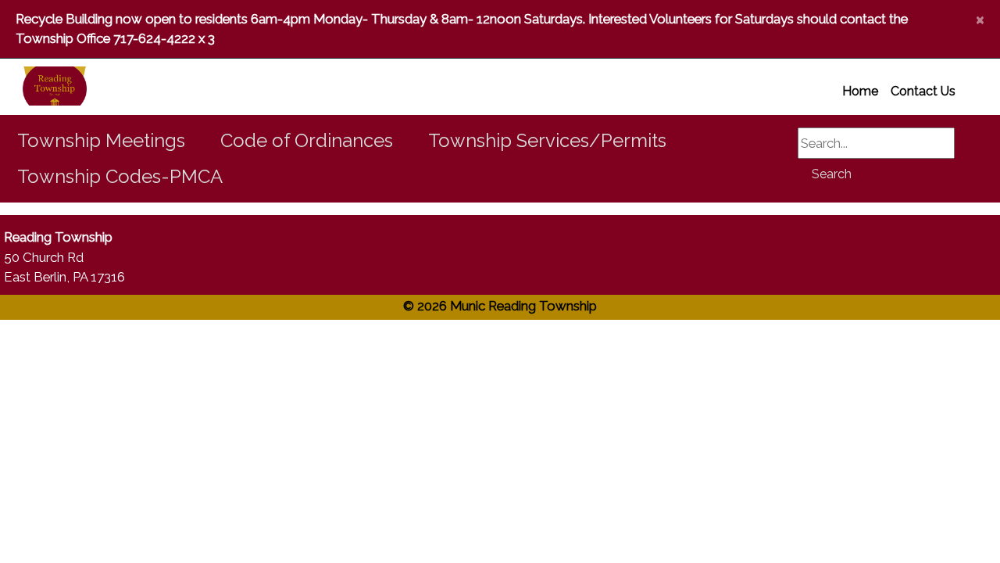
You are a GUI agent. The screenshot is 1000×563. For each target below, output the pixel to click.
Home (860, 91)
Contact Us (923, 91)
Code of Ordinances (306, 140)
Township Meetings (101, 140)
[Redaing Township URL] (36, 87)
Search (832, 174)
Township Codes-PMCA (120, 176)
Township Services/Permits (547, 140)
